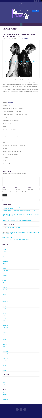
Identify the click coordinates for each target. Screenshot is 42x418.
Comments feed (5, 396)
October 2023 (5, 327)
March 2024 (5, 315)
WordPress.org (5, 399)
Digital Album (10, 102)
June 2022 (4, 365)
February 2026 (5, 261)
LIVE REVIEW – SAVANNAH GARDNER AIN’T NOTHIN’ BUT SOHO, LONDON (17, 220)
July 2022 (4, 363)
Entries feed (5, 394)
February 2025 (5, 289)
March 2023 (5, 344)
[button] (21, 24)
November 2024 (5, 296)
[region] (28, 7)
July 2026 (4, 249)
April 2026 (4, 256)
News (19, 38)
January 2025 (5, 292)
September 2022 (5, 358)
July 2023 (4, 334)
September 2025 (5, 273)
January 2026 (5, 263)
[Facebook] (35, 1)
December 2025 (5, 265)
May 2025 (4, 282)
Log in (4, 392)
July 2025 (4, 277)
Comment (4, 175)
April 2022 (4, 370)
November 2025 (5, 268)
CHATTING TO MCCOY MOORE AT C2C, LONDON (19, 239)
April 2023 (4, 341)
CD (9, 105)
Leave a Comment (24, 38)
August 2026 (5, 246)
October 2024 (5, 299)
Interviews (4, 377)
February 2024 (5, 318)
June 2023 (4, 337)
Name (4, 187)
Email (16, 187)
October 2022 (5, 356)
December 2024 (5, 294)
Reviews (4, 382)
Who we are (17, 412)
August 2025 (5, 275)
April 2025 (4, 284)
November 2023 (5, 325)
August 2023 (5, 332)
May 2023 (4, 339)
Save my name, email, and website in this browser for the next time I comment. (17, 191)
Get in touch (22, 412)
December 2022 (5, 351)
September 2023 (5, 329)
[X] (37, 1)
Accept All (35, 10)
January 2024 (5, 320)
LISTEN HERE (31, 96)
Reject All (28, 10)
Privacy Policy (27, 412)
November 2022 (5, 353)
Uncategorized (5, 384)
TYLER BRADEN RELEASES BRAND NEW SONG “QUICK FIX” (14, 217)
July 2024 (4, 306)
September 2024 (5, 301)
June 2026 (4, 251)
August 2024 (5, 303)
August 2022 (5, 360)
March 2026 (5, 258)
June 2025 (4, 280)
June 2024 (4, 308)
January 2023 (5, 348)
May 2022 (4, 367)
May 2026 (4, 254)
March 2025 (5, 287)
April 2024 (4, 313)
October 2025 (5, 270)
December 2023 (5, 322)
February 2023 (5, 346)
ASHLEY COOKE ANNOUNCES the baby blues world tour (18, 227)
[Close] (38, 3)
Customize (22, 10)
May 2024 (4, 310)
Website (29, 187)
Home (13, 412)
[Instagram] (38, 1)
